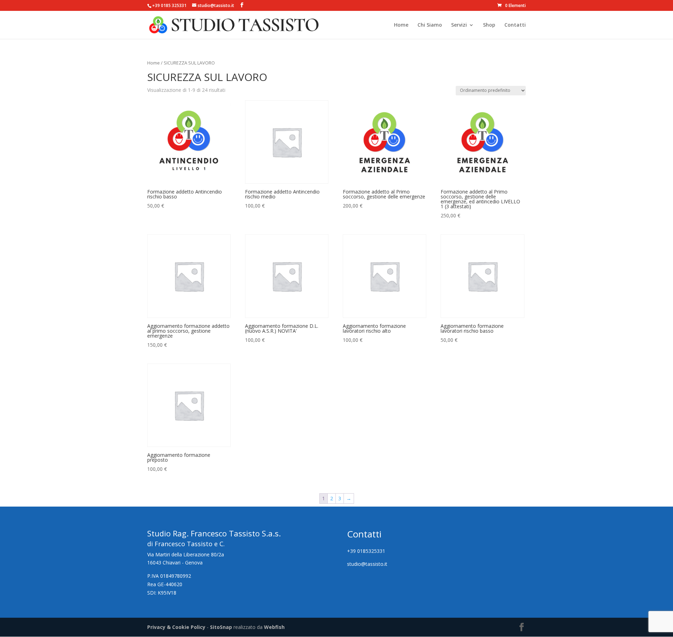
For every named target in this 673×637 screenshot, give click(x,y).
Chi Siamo (429, 25)
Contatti (515, 25)
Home (401, 25)
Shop (489, 25)
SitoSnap (221, 627)
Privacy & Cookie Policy (176, 627)
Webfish (274, 627)
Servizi (459, 25)
